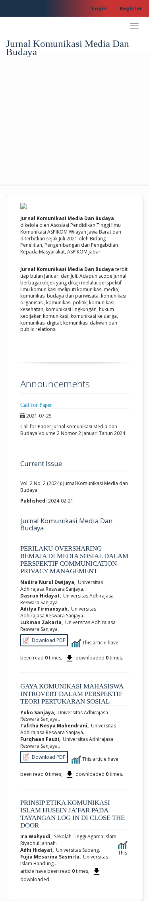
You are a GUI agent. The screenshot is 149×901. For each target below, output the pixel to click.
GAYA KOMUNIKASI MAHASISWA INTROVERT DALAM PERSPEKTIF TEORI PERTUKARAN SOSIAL (71, 694)
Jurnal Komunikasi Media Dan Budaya (67, 45)
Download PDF (48, 640)
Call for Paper (36, 405)
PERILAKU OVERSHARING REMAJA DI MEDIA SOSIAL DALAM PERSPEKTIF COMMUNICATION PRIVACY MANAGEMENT (74, 560)
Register (131, 8)
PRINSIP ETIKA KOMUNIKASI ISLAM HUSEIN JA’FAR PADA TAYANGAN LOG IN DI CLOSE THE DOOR (72, 814)
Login (99, 8)
